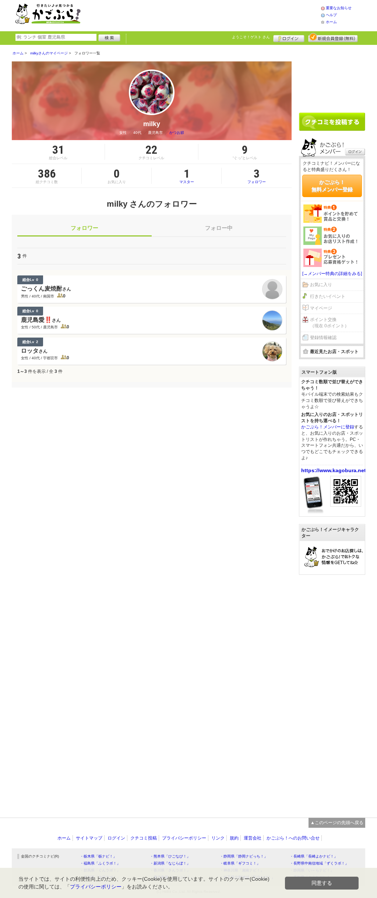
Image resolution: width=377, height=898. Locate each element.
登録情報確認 (323, 337)
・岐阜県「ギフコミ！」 (240, 863)
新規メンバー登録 (333, 37)
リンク (218, 838)
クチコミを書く (332, 122)
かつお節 (176, 133)
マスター (186, 176)
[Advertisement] (208, 15)
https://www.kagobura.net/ (334, 470)
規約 (234, 838)
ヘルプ (331, 15)
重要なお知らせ (339, 8)
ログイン (288, 37)
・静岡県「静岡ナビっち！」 (244, 856)
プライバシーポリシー (184, 838)
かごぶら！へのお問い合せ (293, 838)
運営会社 (252, 838)
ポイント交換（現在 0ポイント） (329, 322)
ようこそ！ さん (251, 37)
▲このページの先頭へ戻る (336, 822)
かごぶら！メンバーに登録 (327, 427)
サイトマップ (89, 838)
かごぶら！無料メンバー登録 (332, 185)
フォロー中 (219, 228)
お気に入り (321, 284)
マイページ (321, 308)
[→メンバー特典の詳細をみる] (332, 273)
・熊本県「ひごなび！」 (170, 856)
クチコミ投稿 (143, 838)
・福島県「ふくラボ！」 (100, 863)
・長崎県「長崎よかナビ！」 (314, 856)
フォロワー (256, 176)
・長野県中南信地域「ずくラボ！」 (319, 863)
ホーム (331, 22)
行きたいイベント (327, 296)
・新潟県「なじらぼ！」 (170, 863)
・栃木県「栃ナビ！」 (98, 856)
